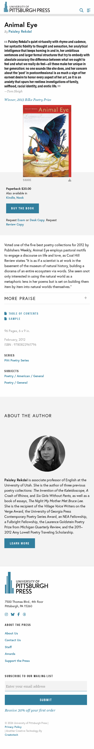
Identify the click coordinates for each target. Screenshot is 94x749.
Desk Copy (37, 220)
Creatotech (11, 734)
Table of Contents (24, 313)
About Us (11, 633)
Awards (10, 654)
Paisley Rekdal (20, 31)
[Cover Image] (69, 180)
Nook (20, 197)
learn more (20, 543)
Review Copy (15, 224)
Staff (8, 647)
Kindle (10, 197)
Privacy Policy (13, 727)
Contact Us (13, 640)
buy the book (22, 208)
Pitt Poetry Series (16, 360)
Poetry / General (16, 382)
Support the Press (17, 661)
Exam (21, 220)
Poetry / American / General (24, 376)
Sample (15, 318)
